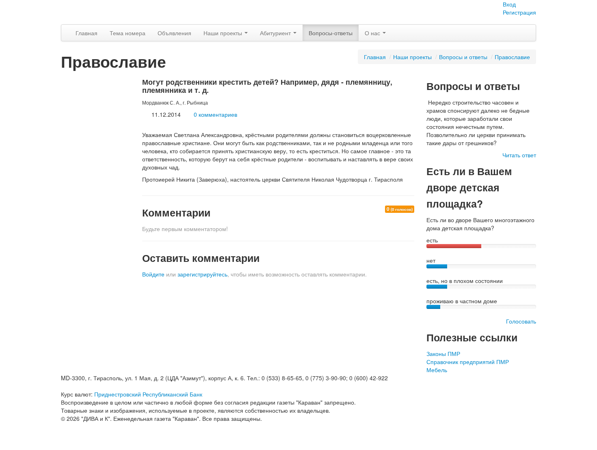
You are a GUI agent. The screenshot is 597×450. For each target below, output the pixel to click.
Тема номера (127, 33)
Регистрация (519, 12)
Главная (86, 33)
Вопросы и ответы (463, 57)
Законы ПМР (443, 353)
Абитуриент (276, 33)
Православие (512, 57)
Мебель (436, 370)
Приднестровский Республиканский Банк (148, 394)
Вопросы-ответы (331, 33)
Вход (509, 4)
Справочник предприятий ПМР (467, 362)
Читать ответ (519, 155)
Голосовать (521, 321)
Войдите (153, 274)
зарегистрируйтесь (202, 274)
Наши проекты (223, 33)
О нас (373, 33)
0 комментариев (215, 114)
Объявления (174, 33)
